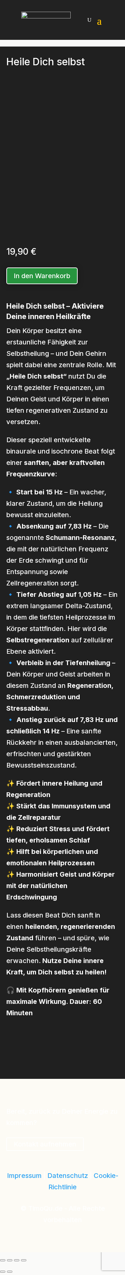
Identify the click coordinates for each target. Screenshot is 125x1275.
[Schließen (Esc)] (23, 1260)
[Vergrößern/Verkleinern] (2, 1260)
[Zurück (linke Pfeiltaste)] (2, 1272)
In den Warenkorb (42, 276)
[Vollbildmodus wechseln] (9, 1260)
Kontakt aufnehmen (45, 1144)
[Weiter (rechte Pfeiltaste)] (9, 1272)
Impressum (24, 1176)
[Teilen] (16, 1260)
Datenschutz (67, 1176)
